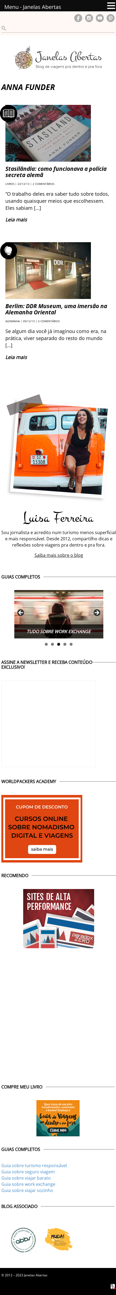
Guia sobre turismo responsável (34, 1166)
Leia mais (16, 219)
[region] (58, 614)
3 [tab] (58, 644)
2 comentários (43, 184)
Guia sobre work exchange (28, 1184)
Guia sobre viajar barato (26, 1178)
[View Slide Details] (58, 614)
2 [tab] (52, 644)
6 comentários (49, 321)
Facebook (78, 18)
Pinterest (111, 18)
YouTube (100, 18)
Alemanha (12, 321)
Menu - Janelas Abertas (32, 7)
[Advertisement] (58, 1009)
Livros (9, 184)
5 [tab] (71, 644)
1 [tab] (46, 644)
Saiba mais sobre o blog (59, 555)
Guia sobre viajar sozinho (27, 1190)
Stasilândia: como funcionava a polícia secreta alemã (56, 172)
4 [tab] (64, 644)
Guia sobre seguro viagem (28, 1172)
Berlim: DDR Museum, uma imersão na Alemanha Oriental (56, 309)
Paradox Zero (113, 1286)
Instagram (89, 18)
